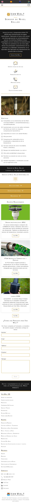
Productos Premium (6, 422)
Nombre (3, 332)
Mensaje (3, 359)
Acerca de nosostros (6, 397)
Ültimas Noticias (5, 413)
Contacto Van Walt (15, 55)
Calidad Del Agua (6, 441)
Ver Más (15, 315)
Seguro (3, 453)
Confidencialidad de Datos (8, 461)
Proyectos (4, 402)
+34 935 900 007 (8, 476)
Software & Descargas (7, 466)
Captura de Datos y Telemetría (9, 425)
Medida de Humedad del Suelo (9, 436)
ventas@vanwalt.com (9, 474)
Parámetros (4, 410)
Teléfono (4, 345)
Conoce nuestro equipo (7, 400)
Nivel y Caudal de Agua (7, 430)
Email (3, 339)
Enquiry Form (7, 479)
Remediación (4, 438)
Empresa (4, 352)
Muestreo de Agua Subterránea (9, 428)
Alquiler (3, 446)
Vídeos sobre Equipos (6, 415)
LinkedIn (6, 485)
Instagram (6, 488)
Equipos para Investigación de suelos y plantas (13, 444)
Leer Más (15, 235)
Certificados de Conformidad (9, 464)
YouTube (6, 482)
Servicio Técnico (5, 408)
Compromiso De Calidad (7, 405)
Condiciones (4, 458)
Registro (3, 456)
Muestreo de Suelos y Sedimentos (10, 433)
